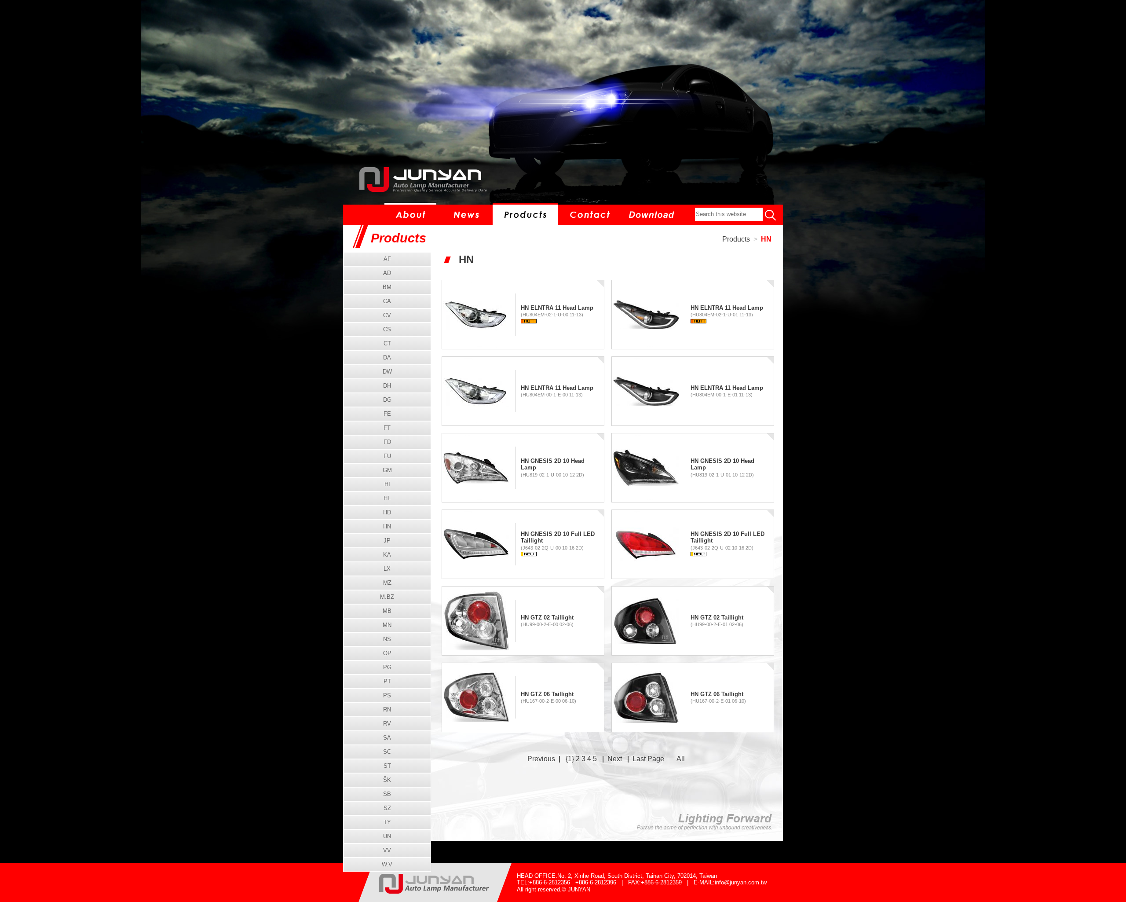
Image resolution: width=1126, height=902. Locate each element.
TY (387, 822)
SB (387, 794)
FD (387, 442)
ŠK (387, 780)
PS (387, 695)
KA (387, 554)
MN (387, 625)
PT (387, 681)
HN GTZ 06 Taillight (547, 694)
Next (614, 759)
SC (387, 751)
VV (387, 850)
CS (387, 329)
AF (387, 259)
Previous (541, 759)
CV (387, 315)
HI (387, 484)
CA (387, 301)
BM (387, 287)
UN (387, 836)
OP (387, 653)
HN (766, 239)
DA (387, 357)
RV (387, 723)
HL (387, 498)
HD (387, 512)
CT (387, 343)
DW (387, 371)
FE (387, 414)
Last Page (648, 759)
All (680, 759)
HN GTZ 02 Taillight (547, 617)
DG (387, 399)
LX (387, 568)
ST (387, 766)
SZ (387, 808)
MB (387, 611)
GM (387, 470)
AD (387, 273)
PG (387, 667)
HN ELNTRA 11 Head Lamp (557, 307)
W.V (387, 864)
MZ (387, 582)
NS (387, 639)
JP (387, 540)
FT (387, 428)
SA (387, 737)
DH (387, 385)
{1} (570, 759)
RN (387, 709)
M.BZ (387, 597)
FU (387, 456)
